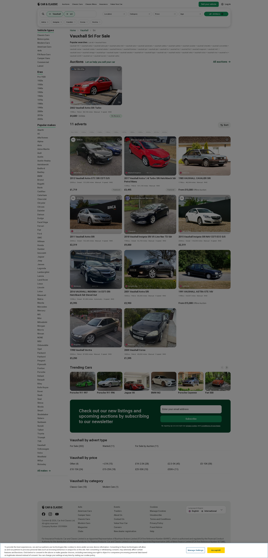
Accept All (216, 550)
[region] (134, 550)
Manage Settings (195, 550)
